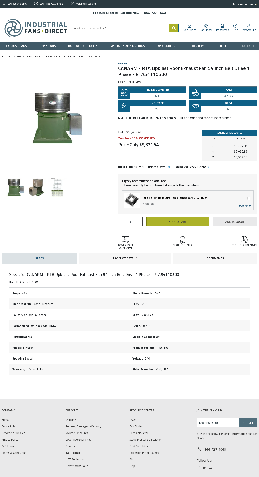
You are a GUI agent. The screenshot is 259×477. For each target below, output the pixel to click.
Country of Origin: (24, 315)
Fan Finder (136, 426)
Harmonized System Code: (30, 325)
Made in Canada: (143, 336)
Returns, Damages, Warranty (83, 426)
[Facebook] (199, 468)
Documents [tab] (215, 258)
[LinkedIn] (210, 468)
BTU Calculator (139, 446)
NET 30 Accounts (76, 459)
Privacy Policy (10, 439)
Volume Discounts (77, 433)
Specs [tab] (39, 258)
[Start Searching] (174, 28)
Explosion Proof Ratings (144, 452)
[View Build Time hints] (168, 167)
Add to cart (177, 221)
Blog (132, 459)
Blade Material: (22, 304)
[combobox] (124, 28)
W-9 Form (8, 446)
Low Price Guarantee (78, 439)
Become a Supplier (13, 433)
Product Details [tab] (125, 258)
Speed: (17, 358)
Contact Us (8, 426)
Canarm (122, 63)
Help (132, 466)
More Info (245, 206)
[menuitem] (17, 46)
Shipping (71, 419)
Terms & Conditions (14, 452)
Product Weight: (143, 347)
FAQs (133, 419)
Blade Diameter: (143, 293)
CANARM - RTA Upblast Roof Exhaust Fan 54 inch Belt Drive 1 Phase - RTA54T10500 (58, 56)
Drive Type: (140, 315)
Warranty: (19, 369)
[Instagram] (205, 468)
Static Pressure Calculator (145, 439)
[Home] (34, 28)
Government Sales (77, 466)
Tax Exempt (73, 452)
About (5, 419)
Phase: (17, 347)
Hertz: (136, 325)
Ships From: (140, 369)
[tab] (129, 323)
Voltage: (138, 358)
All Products (7, 56)
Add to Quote (235, 221)
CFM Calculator (139, 433)
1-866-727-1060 (153, 12)
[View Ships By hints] (209, 167)
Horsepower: (21, 336)
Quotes (70, 446)
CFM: (135, 304)
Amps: (16, 293)
